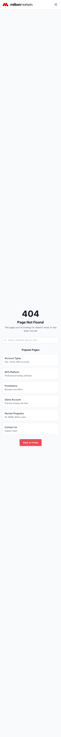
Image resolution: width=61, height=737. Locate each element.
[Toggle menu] (56, 4)
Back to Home (30, 442)
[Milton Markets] (17, 4)
